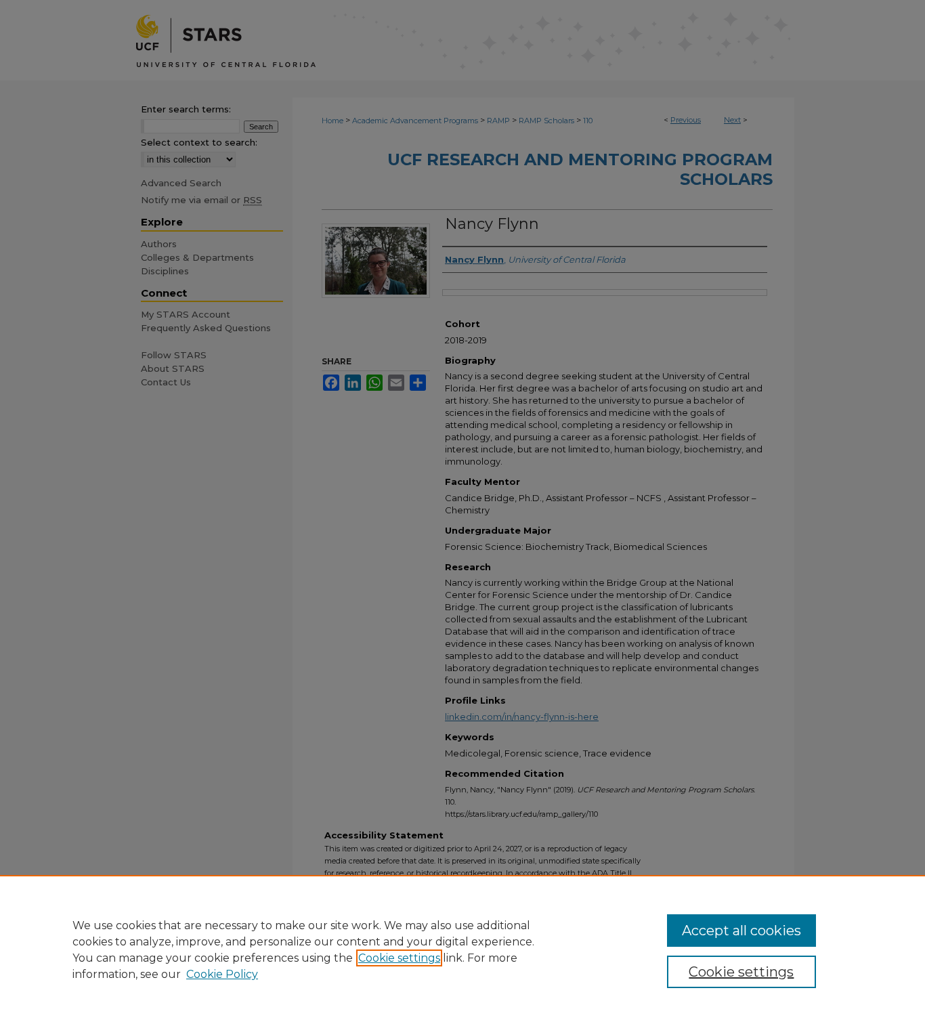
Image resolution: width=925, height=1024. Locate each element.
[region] (462, 949)
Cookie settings (399, 958)
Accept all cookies (741, 930)
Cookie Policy (222, 974)
